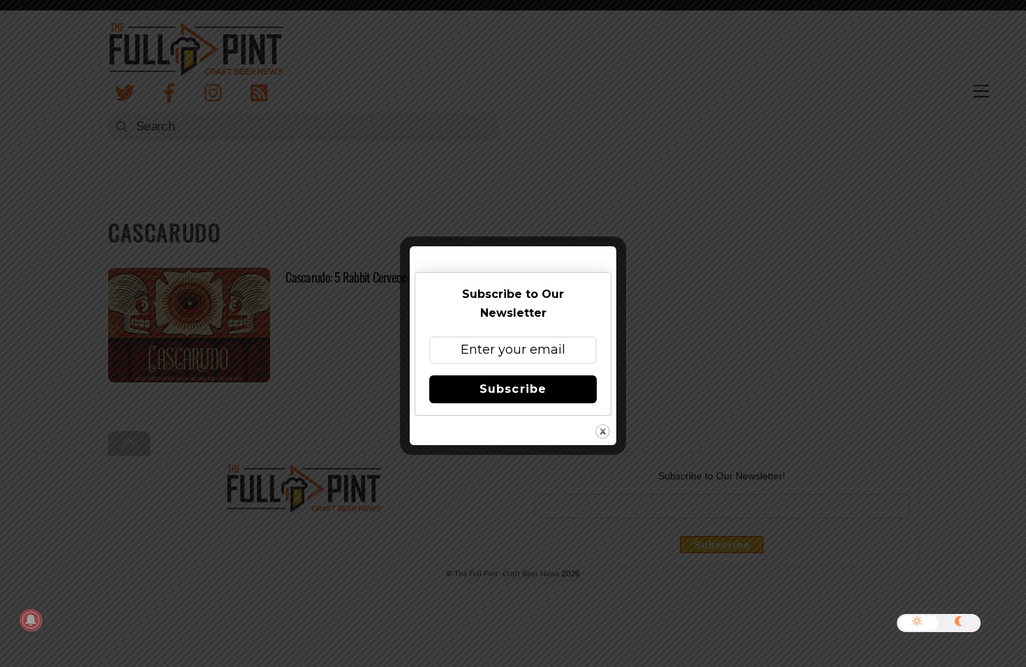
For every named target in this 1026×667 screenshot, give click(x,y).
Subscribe (512, 389)
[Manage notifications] (31, 620)
